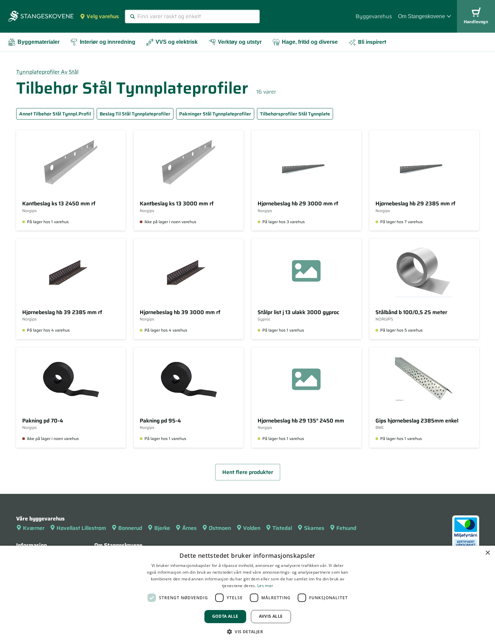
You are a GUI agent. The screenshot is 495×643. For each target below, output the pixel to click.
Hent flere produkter (247, 472)
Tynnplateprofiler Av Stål (47, 72)
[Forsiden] (41, 17)
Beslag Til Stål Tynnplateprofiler (135, 113)
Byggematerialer (39, 42)
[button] (247, 631)
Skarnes (314, 528)
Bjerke (162, 528)
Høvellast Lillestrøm (81, 528)
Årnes (189, 528)
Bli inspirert (372, 42)
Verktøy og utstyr (240, 42)
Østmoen (220, 528)
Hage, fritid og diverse (310, 42)
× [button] (487, 552)
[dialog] (247, 594)
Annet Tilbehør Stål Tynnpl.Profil (55, 113)
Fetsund (346, 528)
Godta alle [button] (225, 616)
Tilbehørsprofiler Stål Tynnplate (295, 113)
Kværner (33, 528)
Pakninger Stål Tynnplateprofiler (215, 113)
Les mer (265, 585)
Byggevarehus (374, 16)
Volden (251, 528)
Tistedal (282, 528)
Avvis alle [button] (271, 616)
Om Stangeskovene (421, 16)
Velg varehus (103, 16)
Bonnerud (130, 528)
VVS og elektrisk (177, 42)
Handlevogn (476, 21)
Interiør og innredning (107, 42)
